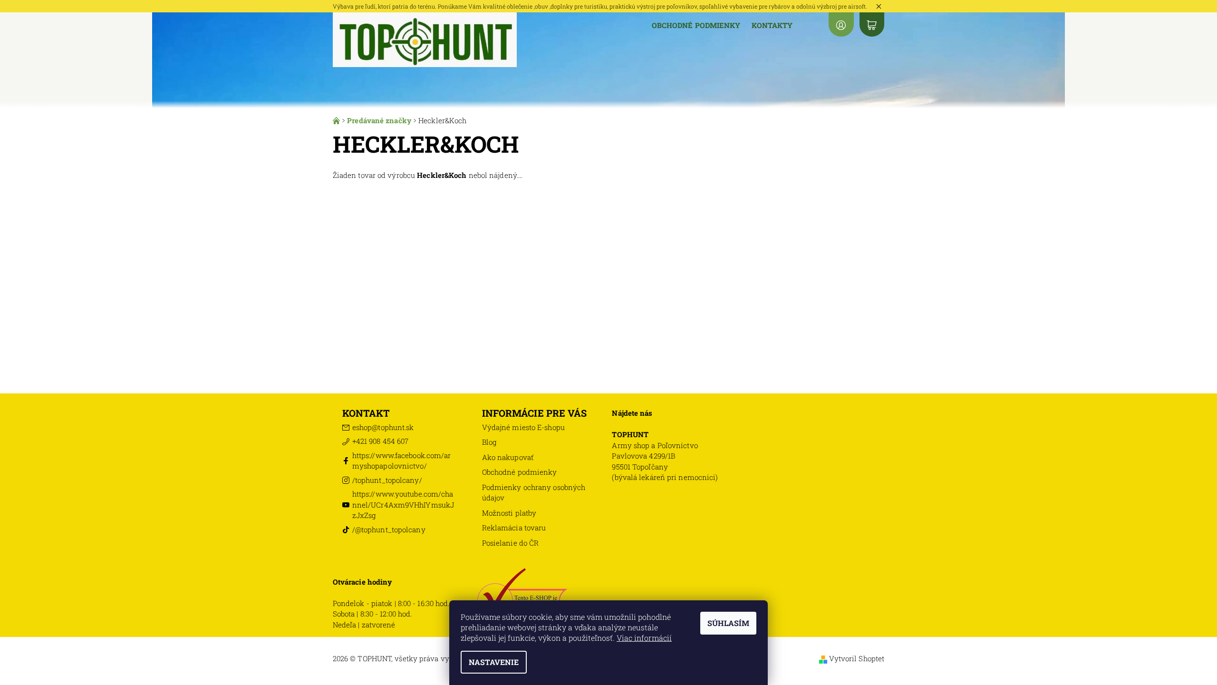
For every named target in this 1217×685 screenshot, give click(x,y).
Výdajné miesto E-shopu (523, 427)
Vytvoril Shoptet (857, 658)
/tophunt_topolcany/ (387, 480)
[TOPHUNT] (425, 39)
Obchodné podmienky (696, 25)
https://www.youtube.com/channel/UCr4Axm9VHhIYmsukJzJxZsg (403, 504)
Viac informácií (644, 638)
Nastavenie (494, 662)
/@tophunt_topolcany (388, 529)
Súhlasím (728, 623)
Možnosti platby (509, 513)
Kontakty (772, 25)
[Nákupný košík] (872, 24)
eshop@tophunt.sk (383, 427)
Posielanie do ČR (510, 543)
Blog (489, 442)
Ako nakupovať (507, 457)
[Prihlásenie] (841, 24)
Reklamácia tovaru (514, 527)
